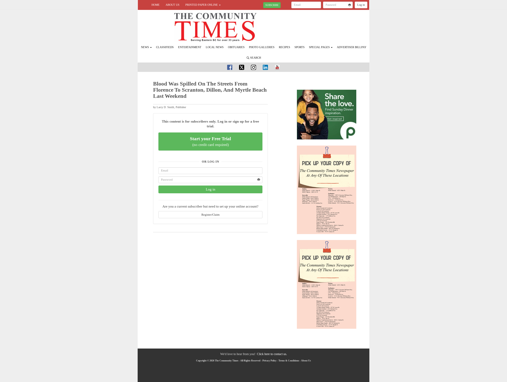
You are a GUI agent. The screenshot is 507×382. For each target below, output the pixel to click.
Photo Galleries (261, 47)
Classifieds (165, 47)
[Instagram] (253, 67)
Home (156, 4)
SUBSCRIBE (271, 5)
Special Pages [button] (320, 47)
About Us (172, 4)
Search (255, 57)
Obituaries (236, 47)
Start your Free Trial (210, 141)
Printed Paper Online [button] (202, 4)
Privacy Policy (269, 360)
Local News (215, 47)
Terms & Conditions (288, 360)
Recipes (284, 47)
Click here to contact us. (272, 354)
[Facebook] (229, 67)
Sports (299, 47)
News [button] (145, 47)
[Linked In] (265, 67)
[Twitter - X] (241, 67)
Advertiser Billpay (351, 47)
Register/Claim (210, 214)
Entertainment (189, 47)
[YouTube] (277, 67)
